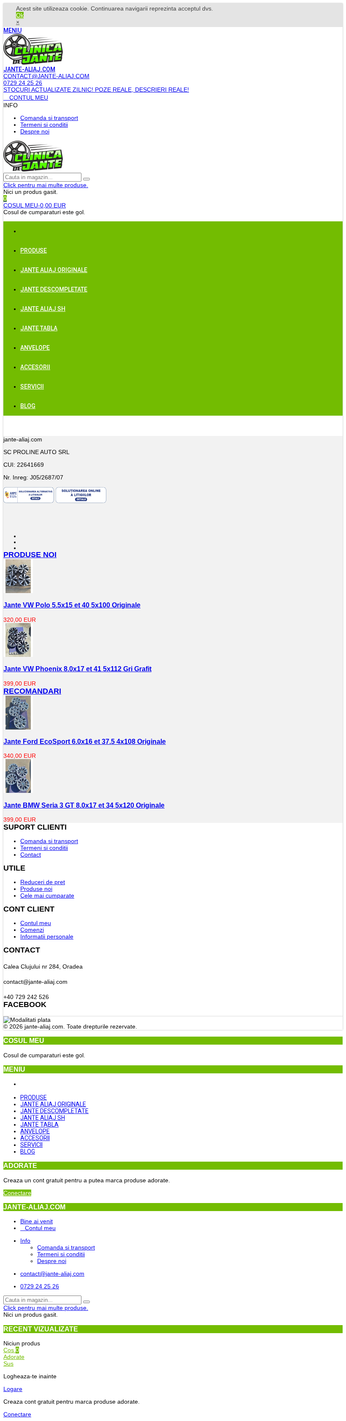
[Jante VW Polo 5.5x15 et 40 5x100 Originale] (18, 591)
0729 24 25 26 (39, 1286)
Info (25, 1240)
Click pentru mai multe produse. (45, 185)
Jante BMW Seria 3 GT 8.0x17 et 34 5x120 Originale (84, 805)
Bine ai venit (36, 1221)
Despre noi (34, 131)
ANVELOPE (35, 347)
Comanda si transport (49, 117)
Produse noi (30, 554)
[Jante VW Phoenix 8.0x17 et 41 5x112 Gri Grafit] (18, 654)
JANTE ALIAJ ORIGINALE (53, 270)
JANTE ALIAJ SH (42, 308)
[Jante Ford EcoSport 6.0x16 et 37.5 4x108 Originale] (18, 727)
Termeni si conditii (44, 124)
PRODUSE (33, 250)
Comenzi (32, 929)
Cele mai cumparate (47, 895)
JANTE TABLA (38, 328)
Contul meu (35, 923)
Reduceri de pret (42, 882)
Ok (20, 15)
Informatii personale (46, 936)
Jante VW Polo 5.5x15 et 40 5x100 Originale (72, 605)
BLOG (27, 406)
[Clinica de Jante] (33, 62)
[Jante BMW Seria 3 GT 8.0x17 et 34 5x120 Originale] (18, 790)
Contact (30, 854)
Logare (12, 1389)
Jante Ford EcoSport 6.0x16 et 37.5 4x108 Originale (84, 741)
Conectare (17, 1193)
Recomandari (32, 691)
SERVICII (32, 386)
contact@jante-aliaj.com (52, 1273)
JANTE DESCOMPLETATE (53, 289)
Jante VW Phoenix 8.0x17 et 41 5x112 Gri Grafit (77, 668)
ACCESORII (35, 367)
